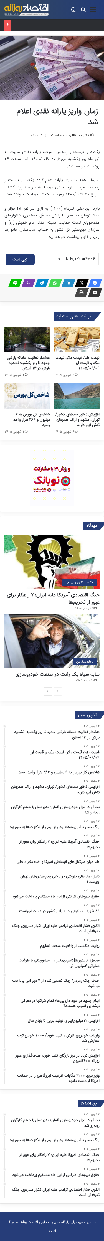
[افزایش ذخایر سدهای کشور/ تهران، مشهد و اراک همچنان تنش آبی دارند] (77, 396)
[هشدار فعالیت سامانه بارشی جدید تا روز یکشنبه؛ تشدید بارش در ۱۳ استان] (27, 339)
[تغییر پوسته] (73, 12)
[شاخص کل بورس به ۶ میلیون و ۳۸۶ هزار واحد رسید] (27, 396)
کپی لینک (20, 259)
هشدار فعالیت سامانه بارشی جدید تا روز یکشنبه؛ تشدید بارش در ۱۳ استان (28, 362)
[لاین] (13, 283)
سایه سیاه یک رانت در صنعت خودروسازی (58, 674)
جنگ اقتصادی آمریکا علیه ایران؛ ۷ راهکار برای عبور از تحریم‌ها (53, 598)
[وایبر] (26, 283)
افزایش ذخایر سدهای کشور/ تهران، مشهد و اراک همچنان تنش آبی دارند (77, 419)
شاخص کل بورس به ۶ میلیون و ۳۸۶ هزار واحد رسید (52, 25)
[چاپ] (80, 292)
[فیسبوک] (93, 283)
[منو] (93, 12)
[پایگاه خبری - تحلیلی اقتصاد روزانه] (26, 10)
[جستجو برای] (83, 12)
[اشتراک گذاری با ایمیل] (93, 292)
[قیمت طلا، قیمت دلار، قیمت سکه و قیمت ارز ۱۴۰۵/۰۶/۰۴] (77, 339)
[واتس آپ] (53, 283)
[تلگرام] (40, 283)
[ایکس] (80, 283)
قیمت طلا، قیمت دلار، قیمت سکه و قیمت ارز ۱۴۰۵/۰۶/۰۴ (77, 362)
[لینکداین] (66, 283)
